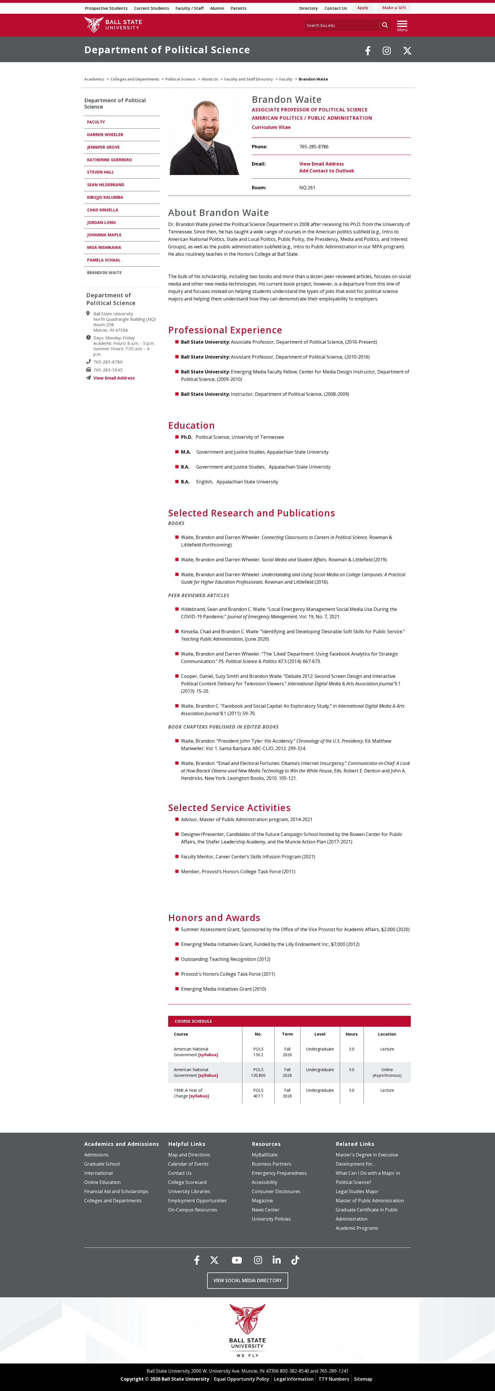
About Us (210, 79)
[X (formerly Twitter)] (214, 1260)
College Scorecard (187, 1182)
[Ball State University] (248, 1332)
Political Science (180, 79)
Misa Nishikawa (104, 247)
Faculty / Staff (190, 8)
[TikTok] (295, 1260)
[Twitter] (407, 51)
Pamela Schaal (104, 260)
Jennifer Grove (103, 147)
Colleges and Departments (135, 79)
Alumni (217, 8)
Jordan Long (101, 222)
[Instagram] (386, 51)
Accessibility (264, 1182)
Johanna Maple (104, 234)
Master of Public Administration (370, 1200)
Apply (362, 7)
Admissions (96, 1155)
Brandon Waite (104, 272)
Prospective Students (106, 8)
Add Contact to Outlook (326, 171)
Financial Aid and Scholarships (116, 1191)
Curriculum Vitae (271, 127)
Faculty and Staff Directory (248, 79)
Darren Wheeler (105, 134)
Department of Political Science (167, 49)
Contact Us (336, 8)
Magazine (262, 1200)
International (98, 1173)
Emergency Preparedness (279, 1173)
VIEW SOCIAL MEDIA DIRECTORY (247, 1280)
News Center (266, 1210)
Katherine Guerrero (109, 159)
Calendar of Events (188, 1164)
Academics (94, 79)
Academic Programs (357, 1228)
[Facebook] (368, 51)
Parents (238, 8)
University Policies (271, 1219)
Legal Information (294, 1379)
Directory (308, 8)
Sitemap (363, 1379)
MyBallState (265, 1155)
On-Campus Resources (192, 1210)
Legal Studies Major (357, 1191)
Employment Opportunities (197, 1200)
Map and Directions (189, 1155)
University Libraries (189, 1191)
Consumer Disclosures (276, 1191)
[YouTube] (237, 1260)
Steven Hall (100, 172)
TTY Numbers (334, 1379)
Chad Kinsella (102, 210)
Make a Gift (394, 7)
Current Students (151, 8)
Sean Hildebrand (105, 184)
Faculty (285, 79)
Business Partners (271, 1164)
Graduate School (102, 1164)
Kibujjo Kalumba (105, 197)
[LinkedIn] (277, 1260)
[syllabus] (208, 1054)
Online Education (102, 1182)
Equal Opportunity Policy (241, 1379)
